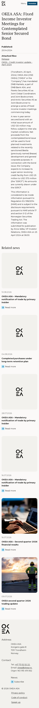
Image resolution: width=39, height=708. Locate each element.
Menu (23, 3)
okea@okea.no (24, 668)
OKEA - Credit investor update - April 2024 (17, 63)
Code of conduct (19, 697)
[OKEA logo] (4, 3)
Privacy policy (18, 693)
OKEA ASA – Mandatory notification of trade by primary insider (18, 299)
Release (5, 59)
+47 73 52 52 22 (22, 664)
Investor (32, 3)
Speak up (15, 702)
